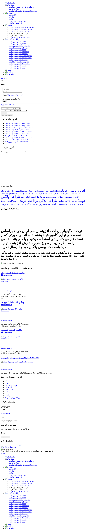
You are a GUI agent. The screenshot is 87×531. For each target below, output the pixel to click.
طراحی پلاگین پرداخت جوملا (38, 200)
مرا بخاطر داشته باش (10, 99)
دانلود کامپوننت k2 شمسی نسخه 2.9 (17, 123)
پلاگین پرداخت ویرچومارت (20, 204)
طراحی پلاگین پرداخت (67, 201)
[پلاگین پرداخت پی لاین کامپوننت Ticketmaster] (17, 362)
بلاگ (6, 381)
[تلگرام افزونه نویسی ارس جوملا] (9, 447)
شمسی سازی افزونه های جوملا (63, 193)
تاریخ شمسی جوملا (19, 193)
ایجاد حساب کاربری (8, 104)
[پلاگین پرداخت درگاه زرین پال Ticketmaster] (15, 281)
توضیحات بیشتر (6, 291)
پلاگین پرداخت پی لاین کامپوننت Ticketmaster (20, 358)
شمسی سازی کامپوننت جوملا (55, 196)
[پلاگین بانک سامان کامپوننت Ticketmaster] (15, 311)
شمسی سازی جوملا (45, 193)
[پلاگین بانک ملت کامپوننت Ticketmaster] (15, 338)
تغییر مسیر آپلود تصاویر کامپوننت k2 (17, 129)
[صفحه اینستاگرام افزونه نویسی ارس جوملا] (20, 447)
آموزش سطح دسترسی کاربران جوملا (41, 191)
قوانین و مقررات (11, 385)
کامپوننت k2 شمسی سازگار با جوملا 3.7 (19, 127)
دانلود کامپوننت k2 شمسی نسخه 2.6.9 (18, 137)
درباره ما (8, 391)
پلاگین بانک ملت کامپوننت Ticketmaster (11, 331)
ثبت (2, 78)
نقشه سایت (9, 389)
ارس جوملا (24, 191)
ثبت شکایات (9, 387)
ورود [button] (5, 78)
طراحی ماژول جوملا (29, 197)
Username (10, 95)
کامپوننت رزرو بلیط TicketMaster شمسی (19, 141)
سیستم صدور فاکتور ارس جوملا (16, 398)
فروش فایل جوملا (49, 204)
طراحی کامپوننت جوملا (10, 201)
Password (19, 95)
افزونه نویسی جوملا (73, 190)
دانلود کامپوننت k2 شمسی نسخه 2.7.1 (18, 131)
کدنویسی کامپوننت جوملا (66, 204)
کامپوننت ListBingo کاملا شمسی (16, 139)
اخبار (6, 383)
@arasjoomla (5, 413)
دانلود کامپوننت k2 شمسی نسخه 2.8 (17, 125)
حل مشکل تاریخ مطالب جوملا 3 (16, 135)
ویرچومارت (37, 204)
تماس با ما (8, 393)
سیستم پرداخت (10, 395)
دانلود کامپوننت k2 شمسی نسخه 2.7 (17, 133)
